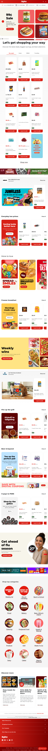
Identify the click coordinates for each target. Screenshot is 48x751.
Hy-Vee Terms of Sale (33, 717)
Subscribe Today (40, 713)
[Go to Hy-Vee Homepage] (24, 2)
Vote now (22, 705)
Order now (5, 705)
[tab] (11, 53)
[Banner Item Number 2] (5, 38)
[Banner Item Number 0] (2, 38)
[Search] (43, 2)
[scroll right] (45, 21)
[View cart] (46, 2)
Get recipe (40, 705)
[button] (34, 325)
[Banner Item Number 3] (6, 38)
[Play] (17, 390)
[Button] (0, 39)
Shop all (44, 216)
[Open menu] (2, 1)
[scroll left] (3, 21)
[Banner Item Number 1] (3, 38)
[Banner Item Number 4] (7, 38)
